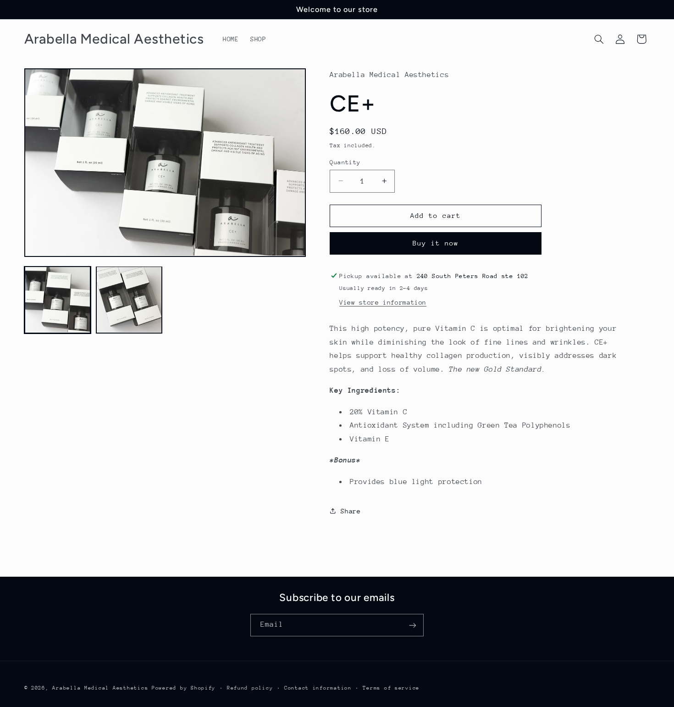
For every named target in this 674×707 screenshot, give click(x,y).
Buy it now (436, 243)
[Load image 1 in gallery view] (57, 299)
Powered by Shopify (183, 687)
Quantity (345, 161)
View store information (382, 302)
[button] (598, 39)
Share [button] (350, 510)
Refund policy (250, 687)
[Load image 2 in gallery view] (129, 299)
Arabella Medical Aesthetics (100, 687)
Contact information (318, 687)
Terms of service (391, 687)
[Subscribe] (412, 625)
